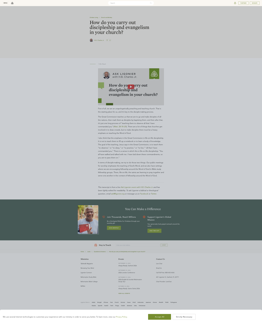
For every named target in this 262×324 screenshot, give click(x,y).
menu (5, 3)
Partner (243, 3)
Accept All (159, 317)
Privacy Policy (121, 317)
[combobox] (128, 3)
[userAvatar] (235, 3)
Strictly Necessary (184, 317)
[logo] (12, 3)
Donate (254, 3)
